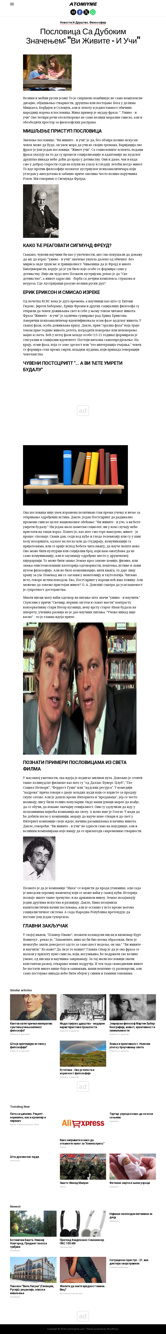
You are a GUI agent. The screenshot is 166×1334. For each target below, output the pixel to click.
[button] (12, 4)
